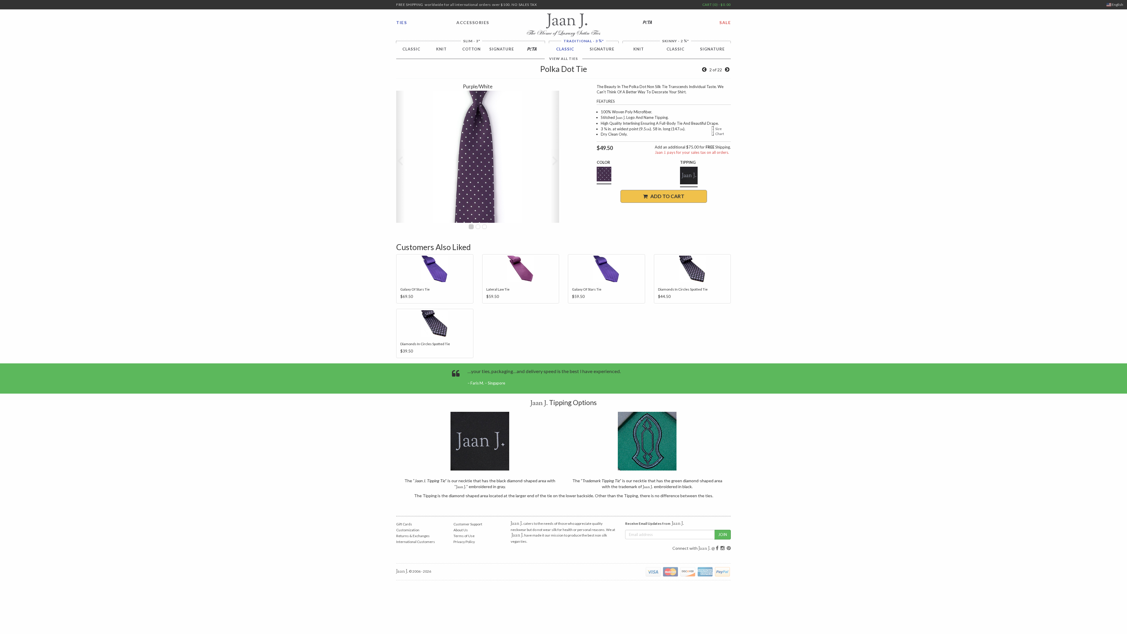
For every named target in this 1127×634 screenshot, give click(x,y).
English (1117, 4)
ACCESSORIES (472, 22)
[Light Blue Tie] (704, 69)
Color (603, 162)
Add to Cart (666, 196)
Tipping (688, 162)
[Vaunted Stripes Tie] (727, 69)
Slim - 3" (471, 41)
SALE (725, 22)
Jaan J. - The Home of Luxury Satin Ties (563, 25)
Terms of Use (464, 536)
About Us (460, 530)
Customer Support (467, 524)
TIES (401, 22)
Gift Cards (404, 524)
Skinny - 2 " (675, 41)
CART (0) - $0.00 (716, 4)
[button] (400, 157)
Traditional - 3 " (584, 41)
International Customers (415, 541)
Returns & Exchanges (413, 536)
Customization (407, 530)
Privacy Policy (464, 541)
